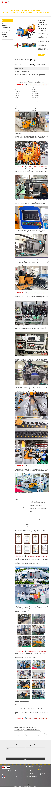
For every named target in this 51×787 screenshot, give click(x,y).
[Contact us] (32, 83)
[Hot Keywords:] (46, 2)
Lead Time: (32, 64)
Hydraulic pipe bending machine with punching (32, 731)
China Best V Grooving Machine (31, 776)
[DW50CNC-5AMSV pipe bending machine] (32, 112)
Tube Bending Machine (6, 27)
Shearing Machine (5, 25)
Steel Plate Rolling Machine (30, 778)
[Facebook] (2, 777)
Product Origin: (17, 63)
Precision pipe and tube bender (19, 735)
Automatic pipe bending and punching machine (22, 733)
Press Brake (4, 23)
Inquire (42, 54)
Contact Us (16, 778)
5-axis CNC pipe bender (18, 731)
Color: (31, 63)
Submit (25, 759)
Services (15, 776)
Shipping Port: (17, 64)
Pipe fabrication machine (42, 735)
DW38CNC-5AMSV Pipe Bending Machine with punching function (25, 727)
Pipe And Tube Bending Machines (31, 771)
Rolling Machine (5, 34)
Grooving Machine (5, 32)
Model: (16, 59)
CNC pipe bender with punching (19, 729)
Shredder (4, 29)
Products (15, 770)
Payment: (32, 60)
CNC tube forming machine (31, 735)
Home (15, 768)
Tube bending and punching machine (33, 729)
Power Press (4, 36)
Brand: (31, 59)
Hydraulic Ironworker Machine (31, 781)
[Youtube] (4, 777)
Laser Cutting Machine (6, 30)
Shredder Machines (29, 773)
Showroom (16, 771)
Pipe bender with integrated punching (38, 733)
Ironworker (4, 38)
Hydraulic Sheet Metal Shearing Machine (32, 770)
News (15, 773)
